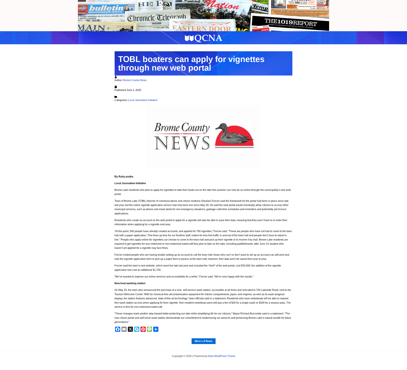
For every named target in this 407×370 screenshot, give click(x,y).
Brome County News (135, 80)
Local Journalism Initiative (142, 100)
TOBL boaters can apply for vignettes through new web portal (191, 63)
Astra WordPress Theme (221, 356)
